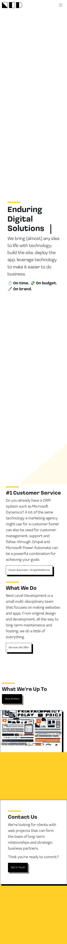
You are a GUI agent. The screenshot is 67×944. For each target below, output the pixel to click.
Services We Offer (19, 647)
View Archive (12, 699)
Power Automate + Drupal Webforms (29, 570)
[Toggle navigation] (60, 5)
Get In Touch (18, 867)
